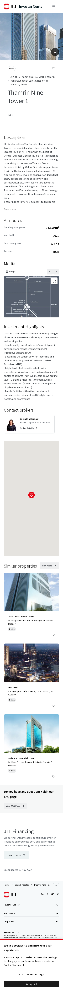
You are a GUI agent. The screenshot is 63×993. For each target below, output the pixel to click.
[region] (31, 966)
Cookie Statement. (14, 965)
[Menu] (53, 6)
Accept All (31, 984)
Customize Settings (31, 974)
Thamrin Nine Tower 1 (44, 884)
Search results (22, 884)
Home (7, 884)
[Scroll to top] (56, 886)
